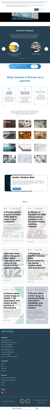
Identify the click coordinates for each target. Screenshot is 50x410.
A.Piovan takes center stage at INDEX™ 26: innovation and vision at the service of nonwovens (12, 300)
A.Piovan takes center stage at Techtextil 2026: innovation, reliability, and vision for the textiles (36, 300)
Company (4, 368)
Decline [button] (41, 9)
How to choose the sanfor (8, 378)
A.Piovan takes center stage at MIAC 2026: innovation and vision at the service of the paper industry (12, 260)
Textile (22, 122)
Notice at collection (17, 408)
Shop (2, 363)
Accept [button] (36, 9)
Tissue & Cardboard (39, 158)
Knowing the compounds (8, 380)
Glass (6, 146)
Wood (37, 133)
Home (3, 366)
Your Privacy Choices (29, 408)
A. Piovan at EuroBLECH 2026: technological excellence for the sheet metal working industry (37, 219)
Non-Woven (24, 156)
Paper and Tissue (39, 123)
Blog (2, 385)
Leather (7, 122)
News (5, 208)
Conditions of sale (42, 402)
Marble (38, 146)
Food (22, 133)
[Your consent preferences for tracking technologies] (48, 408)
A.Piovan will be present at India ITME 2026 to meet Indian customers (12, 217)
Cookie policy (45, 400)
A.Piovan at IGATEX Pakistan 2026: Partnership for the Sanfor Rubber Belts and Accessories (36, 260)
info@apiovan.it (9, 349)
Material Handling (8, 158)
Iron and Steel (9, 133)
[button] (3, 49)
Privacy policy (38, 400)
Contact (3, 370)
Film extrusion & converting (25, 146)
